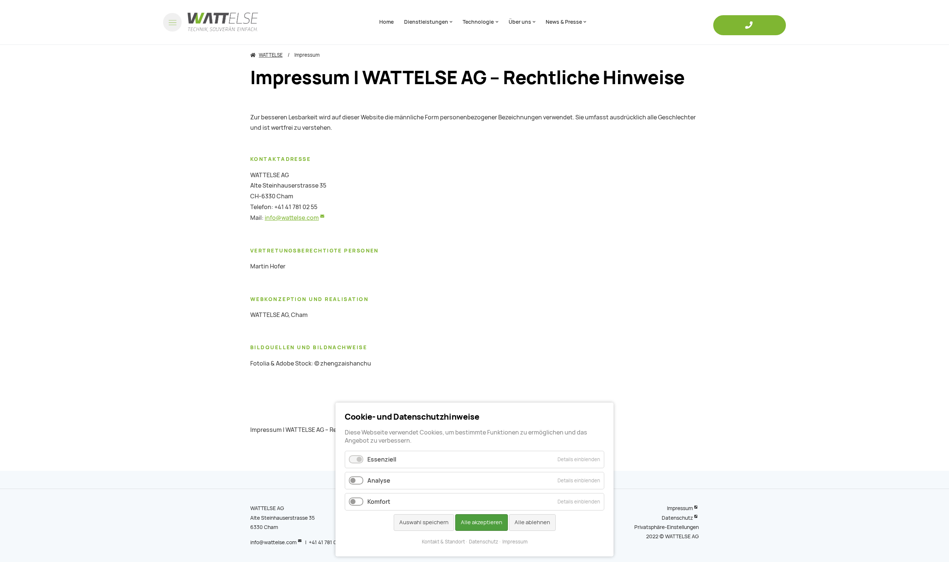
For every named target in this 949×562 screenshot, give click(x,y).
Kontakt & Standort (443, 542)
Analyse (378, 481)
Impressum (680, 508)
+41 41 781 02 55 (328, 542)
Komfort (378, 502)
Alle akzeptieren (481, 522)
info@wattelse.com (292, 218)
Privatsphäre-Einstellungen (666, 527)
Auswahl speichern (424, 522)
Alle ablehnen (532, 522)
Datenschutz (677, 518)
